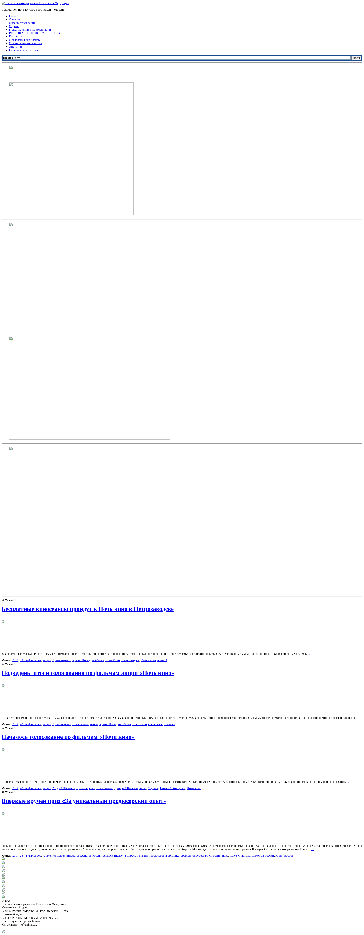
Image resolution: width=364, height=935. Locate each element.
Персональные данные (23, 50)
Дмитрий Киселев (126, 788)
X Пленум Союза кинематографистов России (72, 855)
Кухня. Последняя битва (88, 660)
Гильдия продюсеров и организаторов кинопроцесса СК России (179, 855)
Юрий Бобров (284, 855)
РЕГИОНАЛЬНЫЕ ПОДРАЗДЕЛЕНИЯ (35, 33)
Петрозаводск (130, 660)
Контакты (15, 36)
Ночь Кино (112, 660)
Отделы (14, 26)
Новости (14, 16)
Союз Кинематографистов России (252, 855)
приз (225, 855)
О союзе (14, 19)
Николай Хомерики (172, 788)
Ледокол (153, 788)
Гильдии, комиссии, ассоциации (30, 29)
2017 (15, 660)
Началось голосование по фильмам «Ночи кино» (68, 736)
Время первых (61, 660)
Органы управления (22, 22)
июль (142, 788)
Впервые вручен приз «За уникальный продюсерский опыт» (84, 800)
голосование (80, 724)
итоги (94, 724)
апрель (131, 855)
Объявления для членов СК (27, 39)
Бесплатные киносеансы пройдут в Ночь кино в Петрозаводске (88, 608)
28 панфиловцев (30, 660)
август (47, 660)
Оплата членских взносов (25, 43)
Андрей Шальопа (63, 788)
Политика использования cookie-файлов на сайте (33, 928)
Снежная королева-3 (154, 660)
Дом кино (15, 46)
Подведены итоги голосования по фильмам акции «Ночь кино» (88, 672)
